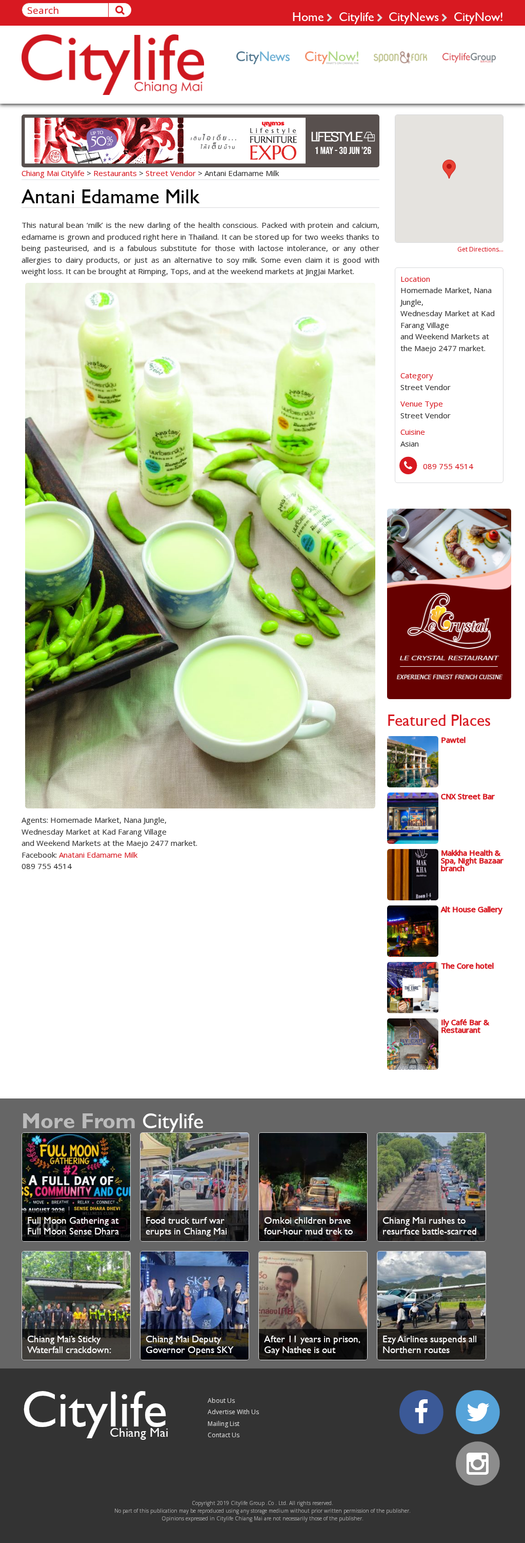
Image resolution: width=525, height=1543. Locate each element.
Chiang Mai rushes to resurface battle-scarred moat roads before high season (429, 1236)
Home (308, 16)
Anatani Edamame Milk (98, 855)
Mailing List (223, 1423)
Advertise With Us (233, 1411)
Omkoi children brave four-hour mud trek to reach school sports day (310, 1231)
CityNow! (478, 16)
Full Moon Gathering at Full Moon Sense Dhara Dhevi (73, 1231)
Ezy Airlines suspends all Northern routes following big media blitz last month (429, 1355)
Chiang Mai (139, 1432)
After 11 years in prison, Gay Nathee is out (312, 1344)
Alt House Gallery (471, 909)
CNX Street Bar (468, 796)
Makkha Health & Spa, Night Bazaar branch (472, 860)
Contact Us (223, 1435)
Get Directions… (480, 249)
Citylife (356, 16)
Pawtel (453, 740)
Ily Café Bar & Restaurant (465, 1026)
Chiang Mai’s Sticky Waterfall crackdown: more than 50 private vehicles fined (69, 1355)
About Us (221, 1400)
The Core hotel (467, 965)
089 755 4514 (448, 466)
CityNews (414, 16)
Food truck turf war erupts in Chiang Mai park (186, 1231)
